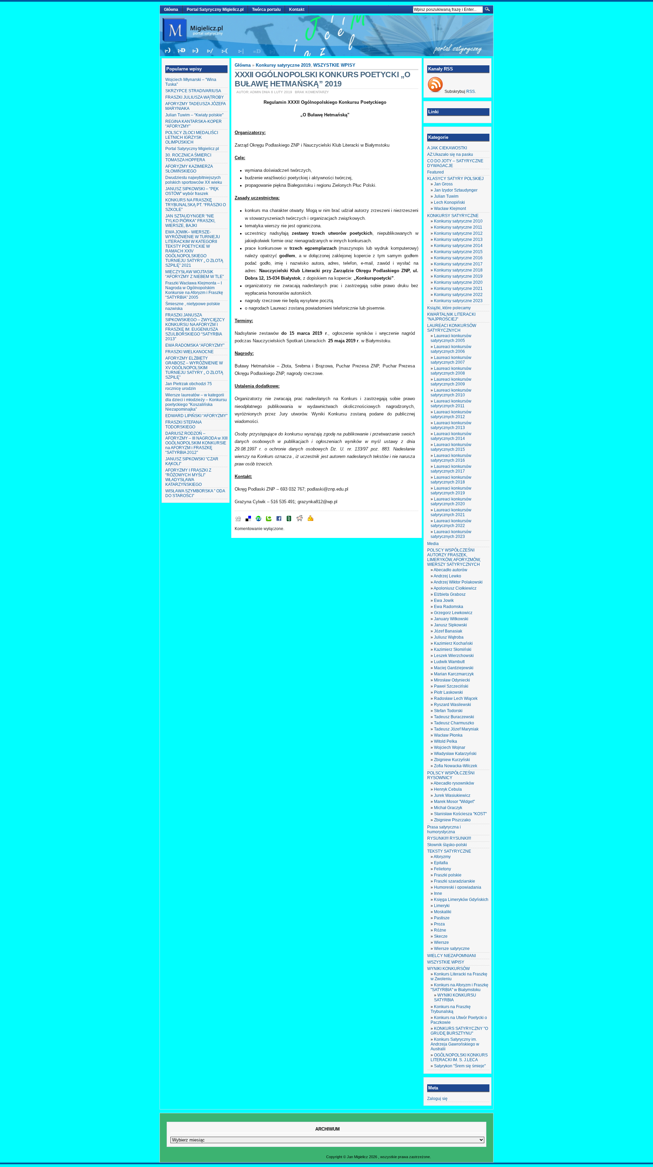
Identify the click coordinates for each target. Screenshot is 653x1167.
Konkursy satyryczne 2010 (458, 221)
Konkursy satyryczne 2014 (458, 245)
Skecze (441, 936)
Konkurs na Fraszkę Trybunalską (451, 1009)
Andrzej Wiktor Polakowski (458, 582)
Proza (439, 924)
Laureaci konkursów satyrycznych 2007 (451, 360)
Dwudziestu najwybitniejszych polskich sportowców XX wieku (193, 180)
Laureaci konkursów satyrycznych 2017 (451, 469)
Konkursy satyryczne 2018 (458, 270)
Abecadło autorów (450, 570)
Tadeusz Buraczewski (454, 716)
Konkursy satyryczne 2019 (283, 65)
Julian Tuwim (446, 196)
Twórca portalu (266, 9)
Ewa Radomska (448, 606)
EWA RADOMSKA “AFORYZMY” (194, 345)
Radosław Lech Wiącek (456, 698)
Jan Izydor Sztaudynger (456, 190)
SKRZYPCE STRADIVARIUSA (193, 90)
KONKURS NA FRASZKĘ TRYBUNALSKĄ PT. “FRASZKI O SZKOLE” (195, 205)
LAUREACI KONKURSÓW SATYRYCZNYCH (451, 328)
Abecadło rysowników (454, 783)
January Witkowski (451, 619)
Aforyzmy (442, 856)
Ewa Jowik (444, 600)
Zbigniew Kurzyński (452, 759)
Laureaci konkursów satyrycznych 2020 (451, 501)
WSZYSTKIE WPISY (334, 65)
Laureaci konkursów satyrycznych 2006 (451, 349)
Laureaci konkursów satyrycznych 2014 (451, 436)
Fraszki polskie (448, 875)
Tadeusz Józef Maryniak (456, 729)
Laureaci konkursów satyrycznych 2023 (451, 534)
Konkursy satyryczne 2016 (458, 258)
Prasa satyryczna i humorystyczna (444, 829)
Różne (440, 930)
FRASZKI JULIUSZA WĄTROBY (194, 97)
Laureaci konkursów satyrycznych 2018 (451, 479)
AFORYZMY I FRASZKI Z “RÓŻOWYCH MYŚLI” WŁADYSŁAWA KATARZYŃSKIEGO (188, 477)
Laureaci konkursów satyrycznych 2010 (451, 392)
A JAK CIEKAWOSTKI (447, 148)
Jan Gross (443, 184)
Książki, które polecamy (449, 308)
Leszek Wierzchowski (454, 655)
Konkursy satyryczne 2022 (458, 294)
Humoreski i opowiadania (457, 887)
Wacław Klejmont (450, 208)
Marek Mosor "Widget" (454, 801)
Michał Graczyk (448, 807)
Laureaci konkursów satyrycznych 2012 (451, 414)
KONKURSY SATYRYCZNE (453, 215)
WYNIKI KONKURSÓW (448, 968)
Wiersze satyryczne (452, 948)
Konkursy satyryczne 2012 (458, 233)
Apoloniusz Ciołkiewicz (455, 588)
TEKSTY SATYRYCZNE (449, 851)
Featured (435, 172)
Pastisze (442, 918)
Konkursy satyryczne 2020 (458, 282)
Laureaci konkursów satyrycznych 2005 (451, 338)
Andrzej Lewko (447, 576)
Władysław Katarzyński (455, 753)
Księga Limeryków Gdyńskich (461, 899)
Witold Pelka (445, 741)
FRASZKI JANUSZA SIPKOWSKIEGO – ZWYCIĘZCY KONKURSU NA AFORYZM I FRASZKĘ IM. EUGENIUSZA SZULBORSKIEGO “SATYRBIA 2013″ (195, 327)
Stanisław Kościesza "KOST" (460, 813)
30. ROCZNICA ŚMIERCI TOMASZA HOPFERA (188, 157)
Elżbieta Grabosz (450, 594)
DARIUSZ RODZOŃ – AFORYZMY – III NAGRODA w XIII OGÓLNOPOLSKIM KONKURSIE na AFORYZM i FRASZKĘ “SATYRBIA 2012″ (196, 443)
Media (433, 543)
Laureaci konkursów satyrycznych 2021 (451, 512)
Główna (171, 9)
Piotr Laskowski (448, 692)
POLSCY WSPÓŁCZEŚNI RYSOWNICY (450, 775)
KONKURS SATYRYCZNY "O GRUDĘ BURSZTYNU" (459, 1031)
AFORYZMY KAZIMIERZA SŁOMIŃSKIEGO (189, 169)
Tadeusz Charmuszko (454, 723)
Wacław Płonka (448, 735)
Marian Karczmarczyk (454, 674)
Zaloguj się (437, 1098)
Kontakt (296, 9)
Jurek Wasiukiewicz (452, 795)
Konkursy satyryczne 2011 (458, 227)
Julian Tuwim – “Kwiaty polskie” (194, 115)
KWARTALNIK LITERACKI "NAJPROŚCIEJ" (451, 317)
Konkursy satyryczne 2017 (458, 264)
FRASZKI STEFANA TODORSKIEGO (183, 424)
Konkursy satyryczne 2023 (458, 300)
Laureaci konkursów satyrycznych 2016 (451, 458)
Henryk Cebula (448, 789)
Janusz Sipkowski (450, 625)
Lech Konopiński (449, 202)
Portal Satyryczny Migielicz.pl (215, 9)
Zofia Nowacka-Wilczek (455, 765)
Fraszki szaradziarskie (454, 881)
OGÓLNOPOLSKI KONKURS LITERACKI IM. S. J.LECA (459, 1057)
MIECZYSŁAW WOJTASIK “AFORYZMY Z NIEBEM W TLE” (194, 274)
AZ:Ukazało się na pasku (450, 154)
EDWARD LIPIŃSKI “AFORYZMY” (196, 415)
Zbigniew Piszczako (452, 820)
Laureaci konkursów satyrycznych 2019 (451, 490)
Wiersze (441, 942)
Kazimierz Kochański (453, 643)
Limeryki (442, 905)
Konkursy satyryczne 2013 (458, 239)
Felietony (442, 869)
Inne (438, 893)
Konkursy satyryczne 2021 (458, 288)
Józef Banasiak (448, 631)
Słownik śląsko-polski (447, 844)
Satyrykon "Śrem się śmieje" (460, 1066)
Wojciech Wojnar (449, 747)
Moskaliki (442, 911)
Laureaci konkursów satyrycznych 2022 (451, 523)
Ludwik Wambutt (449, 661)
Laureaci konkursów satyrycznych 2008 (451, 371)
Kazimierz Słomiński (452, 649)
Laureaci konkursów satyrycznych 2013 (451, 425)
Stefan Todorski (448, 710)
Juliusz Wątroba (449, 637)
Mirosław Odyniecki (452, 680)
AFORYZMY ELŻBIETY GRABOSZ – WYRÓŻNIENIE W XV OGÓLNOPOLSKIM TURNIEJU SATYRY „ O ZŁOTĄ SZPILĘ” (194, 368)
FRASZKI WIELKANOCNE (189, 351)
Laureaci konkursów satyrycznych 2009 (451, 382)
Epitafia (441, 862)
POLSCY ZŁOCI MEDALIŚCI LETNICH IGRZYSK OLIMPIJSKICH (191, 137)
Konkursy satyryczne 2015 (458, 251)
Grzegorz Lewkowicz (453, 612)
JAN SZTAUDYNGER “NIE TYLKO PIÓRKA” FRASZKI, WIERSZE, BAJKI (190, 221)
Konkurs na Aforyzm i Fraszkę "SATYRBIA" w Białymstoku (459, 987)
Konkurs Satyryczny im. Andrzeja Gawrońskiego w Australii (455, 1044)
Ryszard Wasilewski (452, 704)
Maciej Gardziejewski (453, 667)
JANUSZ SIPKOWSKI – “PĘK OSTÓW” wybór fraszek (192, 191)
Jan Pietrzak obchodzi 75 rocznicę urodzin (188, 386)
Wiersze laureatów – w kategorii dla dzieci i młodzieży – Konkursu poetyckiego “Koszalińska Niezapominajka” (196, 402)
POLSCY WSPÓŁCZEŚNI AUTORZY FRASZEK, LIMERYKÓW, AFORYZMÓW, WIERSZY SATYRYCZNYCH (454, 557)
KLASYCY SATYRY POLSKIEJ (455, 178)
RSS (470, 91)
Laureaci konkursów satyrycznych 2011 (451, 403)
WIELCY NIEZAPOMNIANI (451, 955)
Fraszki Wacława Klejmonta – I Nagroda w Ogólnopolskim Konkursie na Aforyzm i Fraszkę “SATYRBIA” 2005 (194, 290)
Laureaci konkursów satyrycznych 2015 (451, 447)
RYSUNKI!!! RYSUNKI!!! (449, 838)
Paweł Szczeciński (451, 686)
